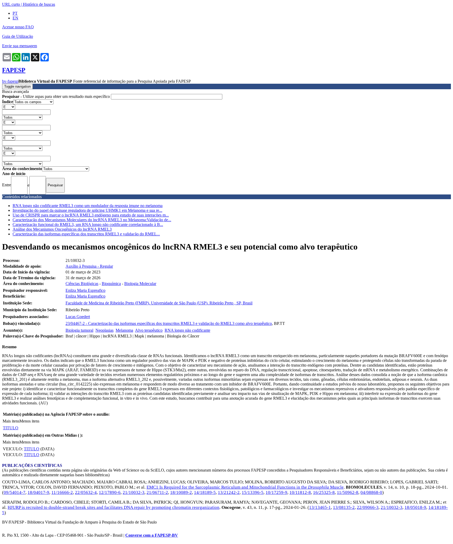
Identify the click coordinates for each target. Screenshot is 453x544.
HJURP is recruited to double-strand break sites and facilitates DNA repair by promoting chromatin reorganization (113, 507)
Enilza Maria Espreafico (85, 290)
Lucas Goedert (78, 316)
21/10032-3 (133, 492)
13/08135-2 (344, 507)
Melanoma (124, 330)
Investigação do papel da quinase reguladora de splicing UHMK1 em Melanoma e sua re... (87, 210)
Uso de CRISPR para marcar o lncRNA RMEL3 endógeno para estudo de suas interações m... (91, 215)
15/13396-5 (252, 492)
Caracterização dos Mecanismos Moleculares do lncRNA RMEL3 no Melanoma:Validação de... (92, 220)
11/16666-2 (62, 492)
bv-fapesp (10, 81)
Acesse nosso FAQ (18, 27)
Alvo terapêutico (149, 330)
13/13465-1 (320, 507)
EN (15, 18)
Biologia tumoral (79, 330)
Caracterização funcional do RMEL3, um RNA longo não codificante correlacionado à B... (88, 224)
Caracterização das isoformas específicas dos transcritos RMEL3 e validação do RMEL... (86, 234)
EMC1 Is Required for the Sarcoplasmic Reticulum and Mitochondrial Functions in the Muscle (245, 487)
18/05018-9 (415, 507)
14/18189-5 (205, 492)
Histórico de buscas (39, 4)
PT (15, 13)
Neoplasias (104, 330)
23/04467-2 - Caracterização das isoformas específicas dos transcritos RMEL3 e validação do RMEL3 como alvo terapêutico (169, 323)
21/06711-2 (157, 492)
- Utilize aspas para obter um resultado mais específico (56, 96)
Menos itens (29, 421)
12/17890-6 (110, 492)
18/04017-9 (38, 492)
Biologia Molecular (140, 283)
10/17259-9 (276, 492)
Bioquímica (111, 283)
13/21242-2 (229, 492)
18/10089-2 (181, 492)
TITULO (10, 428)
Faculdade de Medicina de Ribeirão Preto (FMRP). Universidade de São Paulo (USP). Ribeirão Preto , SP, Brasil (159, 303)
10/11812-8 (300, 492)
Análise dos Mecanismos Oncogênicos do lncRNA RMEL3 (62, 229)
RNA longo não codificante (187, 330)
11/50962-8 (347, 492)
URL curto (11, 4)
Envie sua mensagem (19, 46)
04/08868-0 (371, 492)
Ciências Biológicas (82, 283)
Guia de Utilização (17, 36)
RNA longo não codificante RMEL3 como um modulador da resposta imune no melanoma (88, 205)
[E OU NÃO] (8, 106)
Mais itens (11, 421)
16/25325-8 (324, 492)
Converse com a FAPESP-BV (151, 535)
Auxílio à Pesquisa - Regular (89, 266)
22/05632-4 (86, 492)
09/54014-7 (14, 492)
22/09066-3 (368, 507)
